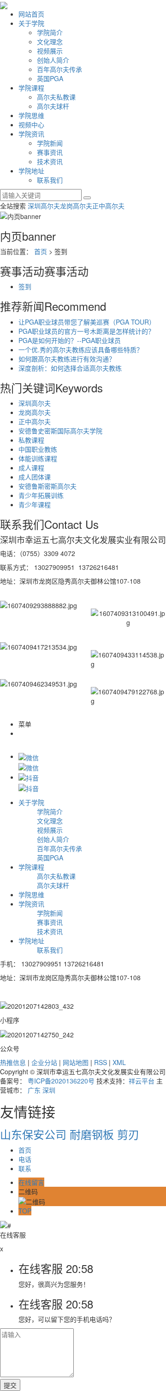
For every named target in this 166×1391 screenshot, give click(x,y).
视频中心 (31, 124)
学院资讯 (31, 133)
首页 (40, 251)
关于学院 (31, 23)
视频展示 (50, 50)
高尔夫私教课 (56, 96)
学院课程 (31, 87)
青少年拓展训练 (41, 495)
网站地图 (76, 1062)
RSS (100, 1062)
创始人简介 (53, 60)
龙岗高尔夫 (76, 205)
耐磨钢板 (93, 1134)
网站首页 (31, 13)
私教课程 (31, 439)
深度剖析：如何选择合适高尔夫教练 (70, 368)
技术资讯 (50, 161)
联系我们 (50, 179)
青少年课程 (34, 504)
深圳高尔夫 (44, 205)
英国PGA (50, 78)
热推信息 (13, 1062)
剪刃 (128, 1134)
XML (119, 1062)
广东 (34, 1090)
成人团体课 (34, 476)
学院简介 (50, 32)
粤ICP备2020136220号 (61, 1080)
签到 (24, 286)
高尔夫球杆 (53, 106)
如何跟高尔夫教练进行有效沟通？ (66, 358)
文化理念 (50, 41)
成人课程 (31, 467)
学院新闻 (50, 143)
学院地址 (31, 170)
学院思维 (31, 115)
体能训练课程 (37, 458)
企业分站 (44, 1062)
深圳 (48, 1090)
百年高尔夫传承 (59, 69)
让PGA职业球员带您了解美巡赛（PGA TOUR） (86, 321)
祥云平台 (141, 1080)
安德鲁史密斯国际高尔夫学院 (60, 430)
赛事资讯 (50, 152)
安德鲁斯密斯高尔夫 (47, 486)
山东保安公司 (35, 1134)
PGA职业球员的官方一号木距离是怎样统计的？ (86, 331)
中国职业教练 (37, 449)
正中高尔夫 (108, 205)
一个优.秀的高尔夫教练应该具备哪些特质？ (80, 349)
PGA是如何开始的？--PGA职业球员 (69, 340)
